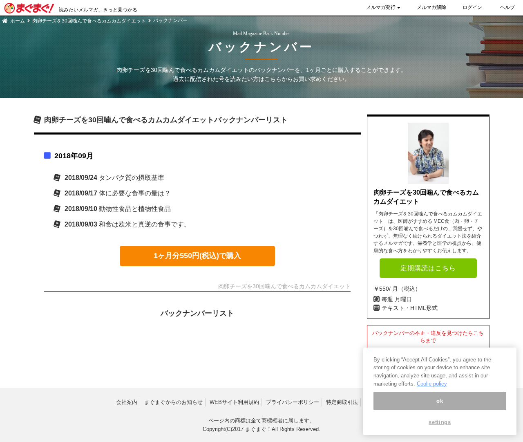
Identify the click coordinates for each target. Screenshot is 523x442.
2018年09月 (74, 156)
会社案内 (126, 402)
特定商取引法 (342, 402)
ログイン (472, 7)
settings (440, 423)
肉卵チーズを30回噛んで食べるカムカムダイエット (89, 21)
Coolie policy (432, 384)
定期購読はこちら (428, 268)
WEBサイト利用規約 (234, 402)
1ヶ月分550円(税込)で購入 (197, 255)
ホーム (17, 21)
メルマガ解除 (431, 7)
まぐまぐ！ (258, 429)
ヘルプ (507, 7)
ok (439, 401)
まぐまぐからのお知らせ (173, 402)
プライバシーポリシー (292, 402)
